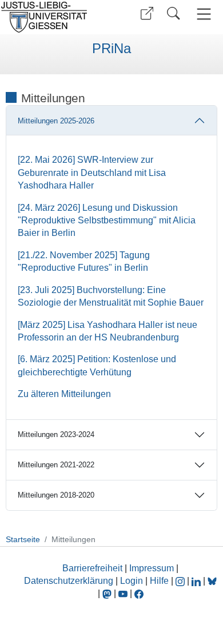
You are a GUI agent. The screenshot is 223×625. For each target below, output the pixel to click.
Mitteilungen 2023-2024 (56, 434)
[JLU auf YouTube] (123, 593)
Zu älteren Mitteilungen (64, 394)
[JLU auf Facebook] (139, 593)
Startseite (23, 539)
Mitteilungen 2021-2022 (56, 464)
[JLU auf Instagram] (181, 581)
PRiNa (111, 48)
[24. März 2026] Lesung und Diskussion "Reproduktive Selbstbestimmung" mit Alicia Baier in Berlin (107, 220)
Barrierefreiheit (92, 568)
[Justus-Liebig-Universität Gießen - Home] (54, 17)
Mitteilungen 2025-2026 (56, 121)
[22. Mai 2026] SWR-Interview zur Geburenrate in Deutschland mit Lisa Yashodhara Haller (92, 172)
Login (132, 581)
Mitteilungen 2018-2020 (56, 495)
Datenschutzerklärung (68, 581)
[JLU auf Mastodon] (108, 593)
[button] (147, 13)
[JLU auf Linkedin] (197, 581)
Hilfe (159, 581)
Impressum (151, 568)
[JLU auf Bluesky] (212, 581)
